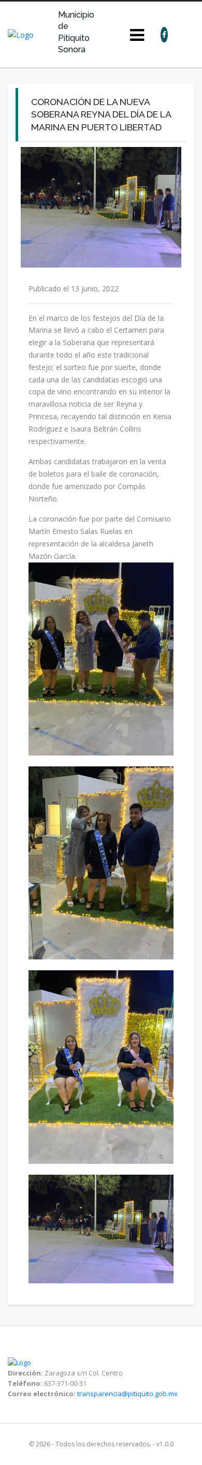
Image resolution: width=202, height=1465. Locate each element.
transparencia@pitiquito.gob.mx (127, 1393)
